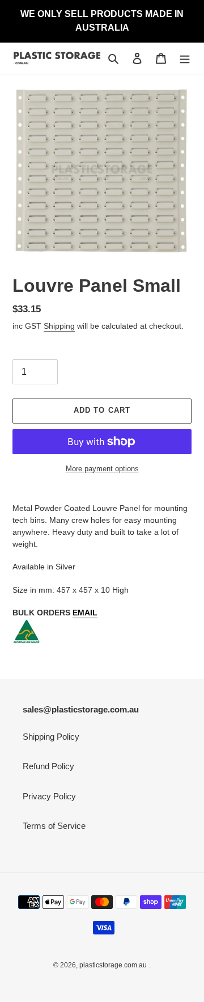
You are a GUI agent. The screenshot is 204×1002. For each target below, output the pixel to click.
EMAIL (85, 612)
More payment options (102, 468)
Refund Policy (48, 766)
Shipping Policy (51, 736)
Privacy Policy (49, 796)
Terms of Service (54, 826)
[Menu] (185, 58)
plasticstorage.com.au (113, 965)
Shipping (59, 325)
